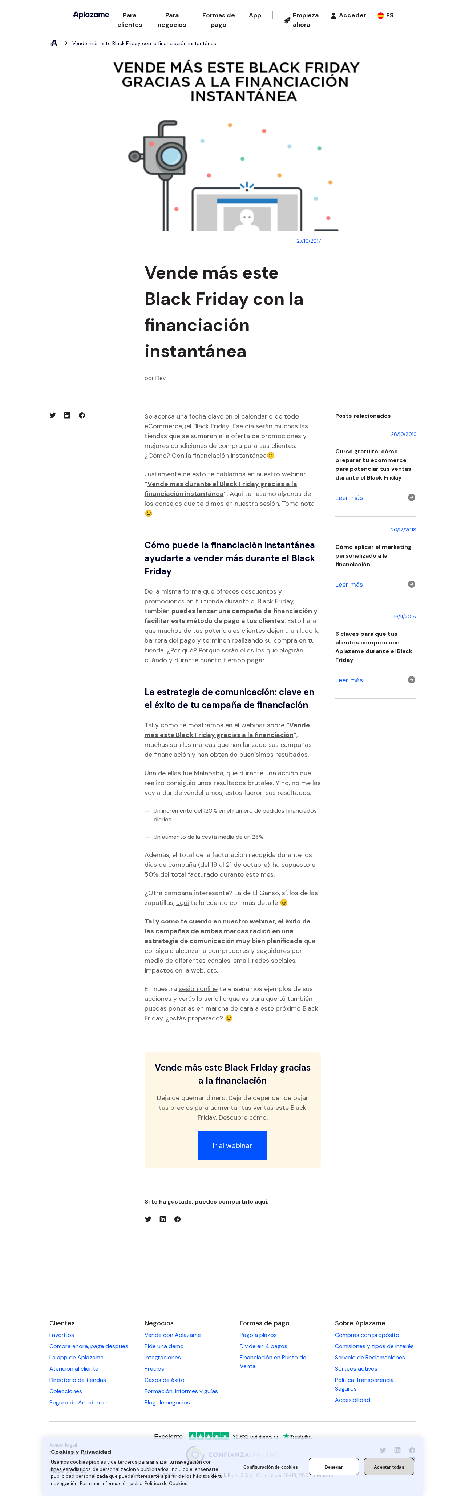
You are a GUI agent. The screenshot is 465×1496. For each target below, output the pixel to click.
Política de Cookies (166, 1483)
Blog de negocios (167, 1402)
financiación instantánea (230, 455)
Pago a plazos (258, 1335)
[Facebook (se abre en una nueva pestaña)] (81, 415)
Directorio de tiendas (77, 1380)
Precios (154, 1368)
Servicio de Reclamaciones (370, 1357)
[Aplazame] (91, 15)
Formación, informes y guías (181, 1391)
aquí (182, 902)
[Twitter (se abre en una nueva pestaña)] (52, 415)
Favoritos (61, 1335)
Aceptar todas (389, 1467)
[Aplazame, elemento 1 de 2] (53, 43)
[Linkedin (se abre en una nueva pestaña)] (67, 415)
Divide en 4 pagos (263, 1346)
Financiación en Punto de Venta (273, 1362)
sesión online (198, 988)
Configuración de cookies (270, 1467)
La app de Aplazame (76, 1357)
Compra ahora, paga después (88, 1346)
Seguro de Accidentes (79, 1402)
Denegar (334, 1467)
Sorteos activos (356, 1368)
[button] (129, 20)
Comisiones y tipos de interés (374, 1346)
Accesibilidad (352, 1400)
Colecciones (65, 1391)
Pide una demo (164, 1346)
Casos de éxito (165, 1380)
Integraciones (163, 1357)
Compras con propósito (367, 1335)
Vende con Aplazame (173, 1335)
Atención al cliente (73, 1368)
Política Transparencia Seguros (364, 1384)
